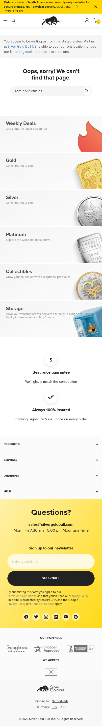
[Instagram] (46, 617)
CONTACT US (14, 11)
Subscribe (51, 578)
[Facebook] (26, 617)
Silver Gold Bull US (22, 46)
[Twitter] (36, 617)
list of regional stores (26, 52)
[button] (51, 444)
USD (62, 707)
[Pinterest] (76, 617)
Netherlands (60, 701)
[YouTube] (66, 617)
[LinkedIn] (56, 617)
